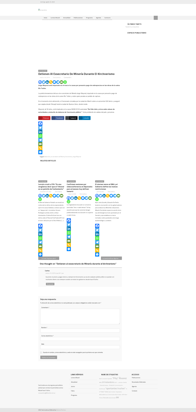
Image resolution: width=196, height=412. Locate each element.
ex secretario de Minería (58, 157)
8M (117, 397)
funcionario (68, 157)
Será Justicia (56, 77)
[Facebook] (40, 82)
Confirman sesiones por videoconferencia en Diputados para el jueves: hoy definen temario (79, 188)
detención (47, 157)
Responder (50, 284)
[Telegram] (58, 82)
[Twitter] (43, 82)
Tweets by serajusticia (132, 27)
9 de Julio (106, 398)
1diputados (119, 392)
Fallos (73, 391)
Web (42, 344)
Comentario (45, 307)
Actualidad (66, 18)
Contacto (107, 18)
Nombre (44, 327)
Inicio (45, 18)
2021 (115, 382)
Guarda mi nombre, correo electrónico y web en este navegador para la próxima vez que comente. (73, 352)
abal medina (112, 392)
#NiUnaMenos (103, 395)
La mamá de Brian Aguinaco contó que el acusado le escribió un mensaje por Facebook (112, 258)
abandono (110, 382)
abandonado (112, 398)
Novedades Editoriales (139, 382)
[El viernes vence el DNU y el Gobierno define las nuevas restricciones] (108, 170)
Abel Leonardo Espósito (105, 379)
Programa (89, 18)
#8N (100, 382)
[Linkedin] (47, 82)
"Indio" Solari (104, 392)
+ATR (122, 395)
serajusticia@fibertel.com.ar (46, 393)
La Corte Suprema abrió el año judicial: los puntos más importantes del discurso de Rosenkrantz (50, 258)
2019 (104, 382)
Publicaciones (78, 18)
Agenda (98, 18)
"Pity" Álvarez (119, 378)
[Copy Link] (51, 82)
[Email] (61, 82)
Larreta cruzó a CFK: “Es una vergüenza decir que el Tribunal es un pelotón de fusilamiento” (51, 186)
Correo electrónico (47, 336)
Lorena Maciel (55, 18)
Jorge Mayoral (77, 157)
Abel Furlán (118, 395)
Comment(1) (67, 77)
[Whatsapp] (65, 82)
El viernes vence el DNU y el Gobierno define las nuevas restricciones (106, 186)
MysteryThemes (61, 410)
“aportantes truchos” (115, 388)
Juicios (73, 386)
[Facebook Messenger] (54, 82)
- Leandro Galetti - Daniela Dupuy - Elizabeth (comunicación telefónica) (113, 385)
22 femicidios (111, 395)
